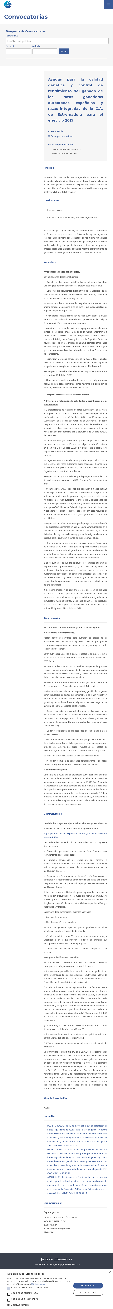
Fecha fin (36, 46)
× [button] (110, 1272)
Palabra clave (12, 35)
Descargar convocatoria (61, 136)
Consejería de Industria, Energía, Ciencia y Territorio (56, 1264)
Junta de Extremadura (56, 1259)
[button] (9, 1288)
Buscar (64, 51)
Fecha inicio (11, 46)
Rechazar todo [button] (88, 1292)
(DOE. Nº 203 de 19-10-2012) (77, 1161)
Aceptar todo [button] (88, 1285)
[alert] (56, 1289)
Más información (38, 1284)
